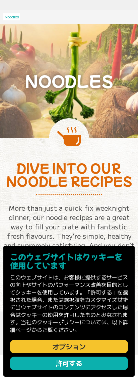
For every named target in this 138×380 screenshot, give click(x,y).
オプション (69, 346)
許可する (69, 363)
